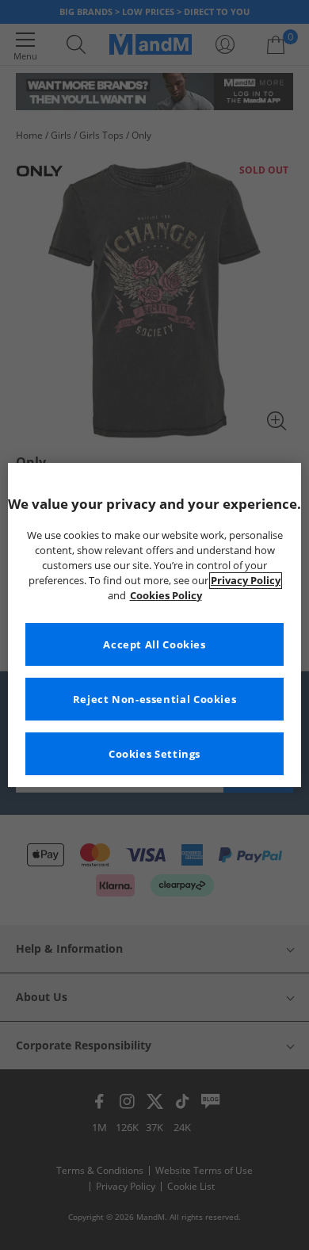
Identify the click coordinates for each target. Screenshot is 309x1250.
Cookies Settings (154, 754)
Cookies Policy (166, 595)
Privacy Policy (245, 580)
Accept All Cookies (154, 645)
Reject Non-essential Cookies (155, 699)
